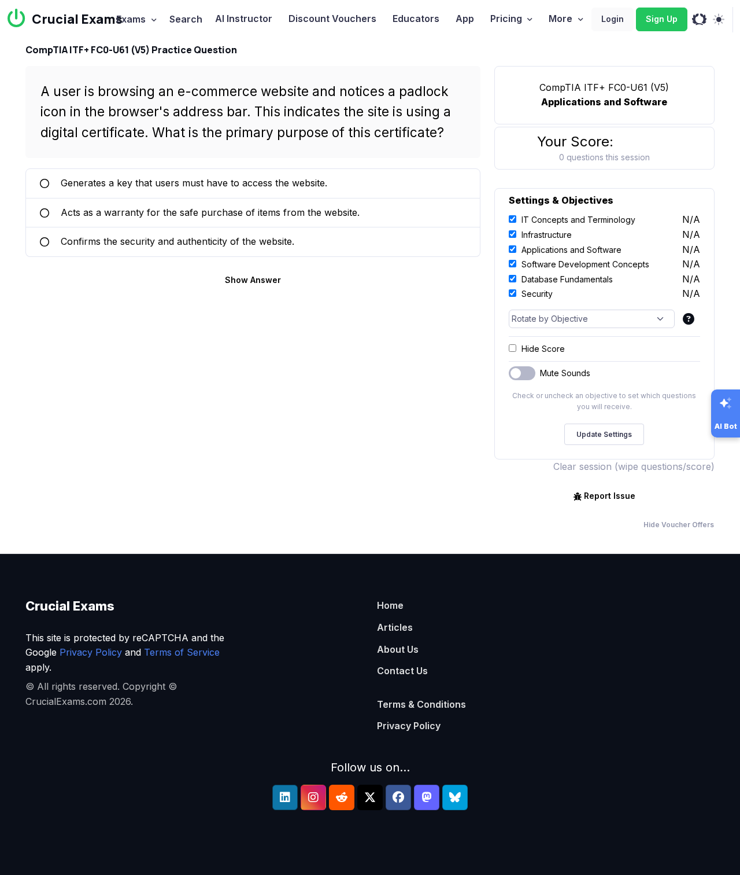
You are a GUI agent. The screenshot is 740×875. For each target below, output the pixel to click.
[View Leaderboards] (699, 19)
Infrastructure (546, 235)
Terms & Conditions (421, 704)
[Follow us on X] (370, 797)
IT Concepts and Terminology (578, 220)
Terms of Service (182, 652)
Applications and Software (571, 250)
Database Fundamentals (567, 279)
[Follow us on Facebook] (398, 797)
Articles (395, 627)
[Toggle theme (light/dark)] (718, 19)
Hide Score (543, 349)
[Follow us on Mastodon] (426, 797)
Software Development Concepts (585, 264)
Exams (131, 19)
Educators (416, 18)
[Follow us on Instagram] (313, 797)
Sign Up (662, 19)
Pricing (506, 18)
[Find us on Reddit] (341, 797)
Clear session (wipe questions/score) (634, 466)
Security (537, 294)
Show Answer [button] (253, 280)
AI (243, 18)
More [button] (560, 18)
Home (390, 605)
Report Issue (609, 496)
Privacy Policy (91, 652)
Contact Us (402, 671)
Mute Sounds (565, 373)
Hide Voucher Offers (678, 524)
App (465, 18)
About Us (398, 649)
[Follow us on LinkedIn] (285, 797)
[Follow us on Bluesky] (455, 797)
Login (612, 19)
